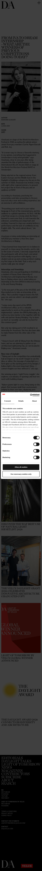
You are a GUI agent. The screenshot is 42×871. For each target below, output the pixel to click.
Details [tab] (21, 401)
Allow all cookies (21, 467)
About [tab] (34, 401)
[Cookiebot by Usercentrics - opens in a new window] (30, 395)
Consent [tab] (7, 401)
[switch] (36, 444)
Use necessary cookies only (21, 474)
